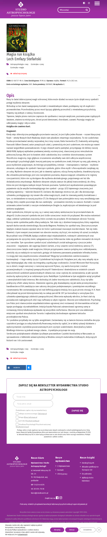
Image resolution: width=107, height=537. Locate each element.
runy (26, 64)
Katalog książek (88, 463)
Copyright (75, 512)
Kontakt (60, 470)
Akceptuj (57, 530)
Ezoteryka (14, 67)
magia (21, 67)
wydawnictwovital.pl (43, 504)
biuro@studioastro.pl (39, 493)
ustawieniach (22, 534)
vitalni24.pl (32, 504)
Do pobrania (87, 474)
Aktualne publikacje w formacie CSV (90, 468)
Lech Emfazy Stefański (24, 59)
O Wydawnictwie (63, 466)
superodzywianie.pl (80, 504)
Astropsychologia (17, 64)
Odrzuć (72, 530)
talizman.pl (55, 504)
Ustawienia (87, 530)
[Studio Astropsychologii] (21, 9)
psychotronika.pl (66, 504)
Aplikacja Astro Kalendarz (88, 479)
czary (42, 64)
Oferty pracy (62, 474)
